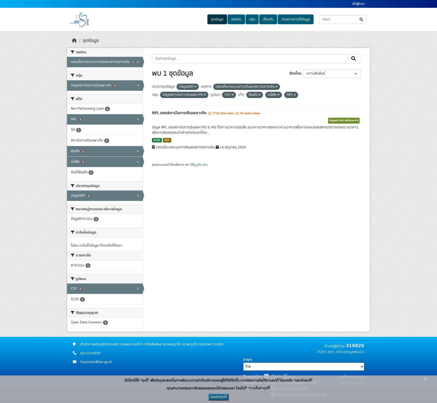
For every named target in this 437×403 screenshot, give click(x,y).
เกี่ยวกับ (268, 19)
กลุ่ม (252, 19)
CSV (167, 140)
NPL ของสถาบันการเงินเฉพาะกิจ (179, 113)
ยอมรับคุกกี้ (218, 396)
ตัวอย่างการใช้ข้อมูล (295, 19)
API (187, 164)
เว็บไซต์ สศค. (326, 351)
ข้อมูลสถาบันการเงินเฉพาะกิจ (344, 120)
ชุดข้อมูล (217, 19)
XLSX (157, 140)
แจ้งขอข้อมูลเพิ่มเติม (350, 351)
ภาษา (247, 359)
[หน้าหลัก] (74, 40)
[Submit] (361, 19)
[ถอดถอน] (195, 87)
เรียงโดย (295, 73)
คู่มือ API (201, 164)
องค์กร (236, 19)
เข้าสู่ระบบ (358, 4)
